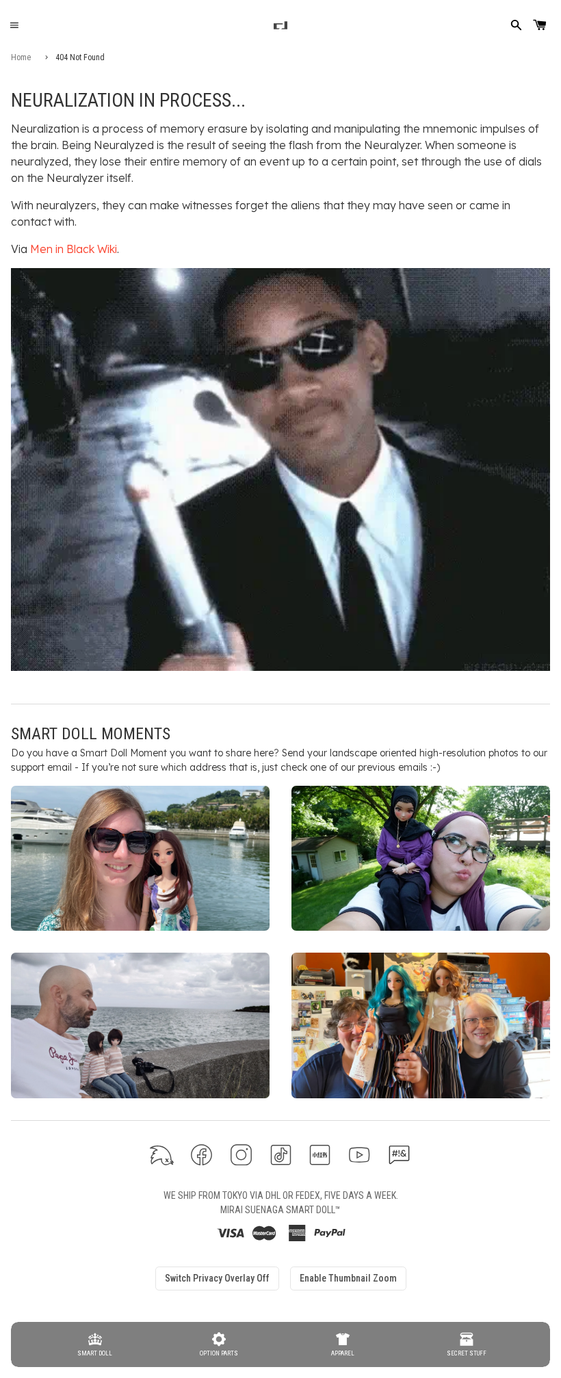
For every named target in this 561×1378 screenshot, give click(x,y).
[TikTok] (281, 1155)
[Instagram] (241, 1155)
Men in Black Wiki (73, 249)
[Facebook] (201, 1155)
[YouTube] (359, 1155)
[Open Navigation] (14, 25)
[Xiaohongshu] (320, 1155)
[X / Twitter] (162, 1155)
